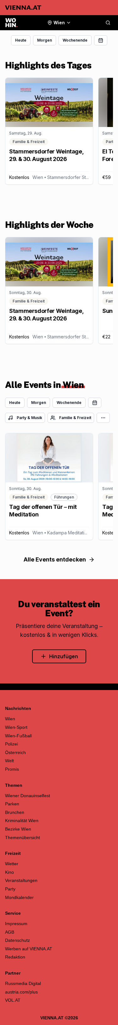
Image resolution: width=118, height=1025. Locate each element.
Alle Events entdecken (55, 559)
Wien (10, 718)
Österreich (15, 752)
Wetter (11, 863)
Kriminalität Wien (21, 820)
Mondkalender (19, 897)
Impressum (16, 923)
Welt (9, 760)
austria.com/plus (21, 991)
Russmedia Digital (23, 983)
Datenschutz (17, 940)
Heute (20, 40)
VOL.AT (12, 1000)
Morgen (44, 40)
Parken (12, 803)
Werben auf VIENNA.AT (28, 948)
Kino (9, 872)
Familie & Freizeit (75, 417)
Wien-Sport (16, 727)
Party (10, 888)
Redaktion (15, 956)
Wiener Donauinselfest (27, 795)
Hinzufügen (63, 656)
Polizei (11, 743)
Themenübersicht (22, 837)
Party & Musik (29, 417)
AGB (9, 932)
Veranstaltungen (21, 880)
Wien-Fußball (18, 735)
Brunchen (14, 812)
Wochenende (75, 40)
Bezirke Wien (18, 829)
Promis (12, 769)
